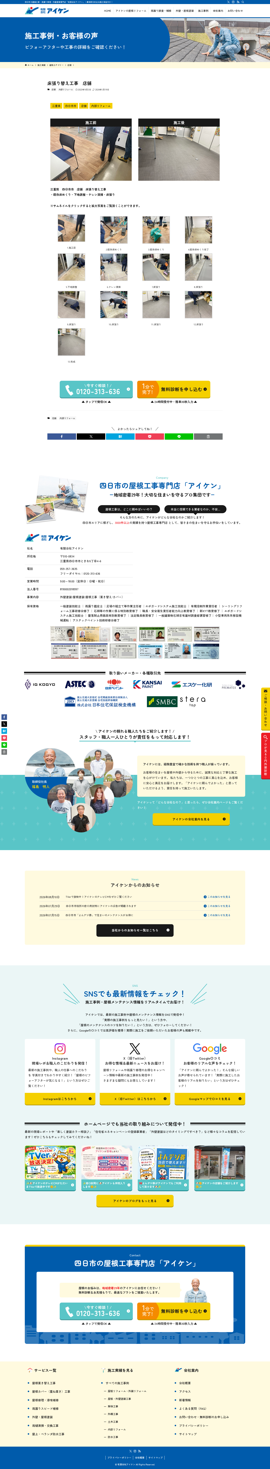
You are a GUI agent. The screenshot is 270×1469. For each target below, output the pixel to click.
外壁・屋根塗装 (42, 1417)
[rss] (238, 2)
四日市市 (70, 106)
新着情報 (185, 1400)
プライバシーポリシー (193, 1425)
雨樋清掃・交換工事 (45, 1425)
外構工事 (113, 1414)
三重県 (56, 106)
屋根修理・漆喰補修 (45, 1400)
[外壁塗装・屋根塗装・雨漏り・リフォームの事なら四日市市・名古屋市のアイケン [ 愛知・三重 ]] (47, 10)
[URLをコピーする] (208, 436)
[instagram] (233, 2)
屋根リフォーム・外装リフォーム (127, 1391)
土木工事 (113, 1421)
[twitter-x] (228, 2)
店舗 (54, 89)
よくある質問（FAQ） (193, 1408)
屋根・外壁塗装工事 (119, 1399)
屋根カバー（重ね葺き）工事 (51, 1391)
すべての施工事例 (117, 1383)
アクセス (185, 1391)
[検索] (242, 2)
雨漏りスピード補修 (45, 1408)
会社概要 (185, 1383)
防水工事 (113, 1437)
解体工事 (113, 1406)
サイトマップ (188, 1434)
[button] (61, 436)
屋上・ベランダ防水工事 (48, 1434)
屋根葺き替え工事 (44, 1383)
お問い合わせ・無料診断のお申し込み (204, 1417)
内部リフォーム (66, 89)
